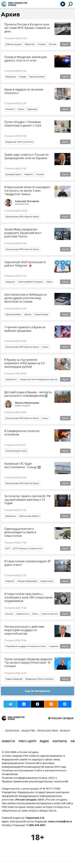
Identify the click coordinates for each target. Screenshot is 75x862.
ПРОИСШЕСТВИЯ (47, 731)
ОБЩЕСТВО (28, 731)
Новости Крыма (50, 614)
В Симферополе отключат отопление (22, 432)
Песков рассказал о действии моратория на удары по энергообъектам (24, 630)
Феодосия (11, 76)
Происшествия (37, 76)
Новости (28, 174)
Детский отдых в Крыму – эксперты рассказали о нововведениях (28, 394)
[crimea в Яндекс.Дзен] (37, 704)
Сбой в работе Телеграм (30, 282)
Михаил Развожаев (27, 581)
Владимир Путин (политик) (19, 142)
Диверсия (11, 516)
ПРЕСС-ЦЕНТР (27, 742)
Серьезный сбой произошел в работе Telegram (25, 263)
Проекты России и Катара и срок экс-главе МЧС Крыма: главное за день (27, 28)
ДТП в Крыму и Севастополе (27, 548)
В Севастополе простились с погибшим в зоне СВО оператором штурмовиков (28, 597)
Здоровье (32, 109)
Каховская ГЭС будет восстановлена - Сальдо (21, 465)
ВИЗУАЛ (65, 731)
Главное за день (13, 44)
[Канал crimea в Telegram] (10, 704)
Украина (53, 646)
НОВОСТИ (8, 742)
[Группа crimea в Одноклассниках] (51, 704)
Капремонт (11, 379)
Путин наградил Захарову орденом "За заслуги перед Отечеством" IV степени (28, 662)
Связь (49, 282)
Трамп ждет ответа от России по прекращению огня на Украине (26, 156)
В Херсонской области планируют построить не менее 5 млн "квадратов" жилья (27, 191)
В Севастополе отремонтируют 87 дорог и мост (27, 563)
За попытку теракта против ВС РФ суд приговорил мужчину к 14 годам (27, 499)
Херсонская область (29, 516)
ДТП (8, 548)
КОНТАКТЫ (59, 742)
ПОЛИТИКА (12, 731)
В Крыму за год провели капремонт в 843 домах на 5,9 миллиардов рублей (24, 363)
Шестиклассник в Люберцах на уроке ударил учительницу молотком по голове (25, 298)
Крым (21, 109)
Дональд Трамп (13, 174)
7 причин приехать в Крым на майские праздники (24, 329)
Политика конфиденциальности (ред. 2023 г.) (29, 778)
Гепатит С (10, 109)
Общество (30, 44)
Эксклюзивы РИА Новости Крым (22, 216)
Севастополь (46, 581)
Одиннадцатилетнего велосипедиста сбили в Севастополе (20, 532)
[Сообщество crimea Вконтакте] (24, 704)
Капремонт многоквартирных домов (38, 379)
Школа (27, 314)
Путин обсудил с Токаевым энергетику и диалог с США (22, 123)
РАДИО (44, 742)
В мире (42, 44)
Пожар (22, 76)
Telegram (10, 282)
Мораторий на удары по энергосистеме (26, 646)
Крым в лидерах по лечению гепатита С (23, 91)
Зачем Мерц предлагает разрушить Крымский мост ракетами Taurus (23, 233)
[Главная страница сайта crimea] (14, 4)
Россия (52, 44)
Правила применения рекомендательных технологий (35, 782)
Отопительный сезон (16, 451)
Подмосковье (41, 314)
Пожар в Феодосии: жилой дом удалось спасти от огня (25, 58)
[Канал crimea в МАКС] (64, 704)
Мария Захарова (14, 679)
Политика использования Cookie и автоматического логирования (34, 772)
